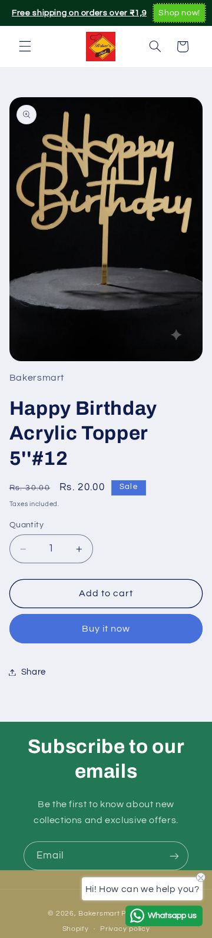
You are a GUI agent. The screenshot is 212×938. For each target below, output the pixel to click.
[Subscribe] (174, 855)
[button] (24, 46)
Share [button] (33, 672)
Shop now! (179, 13)
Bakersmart (99, 913)
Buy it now (106, 628)
